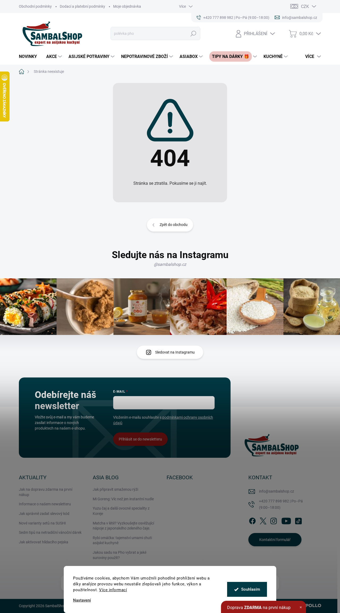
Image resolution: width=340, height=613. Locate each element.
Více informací (113, 589)
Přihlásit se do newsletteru (140, 439)
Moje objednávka (127, 6)
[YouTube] (286, 520)
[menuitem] (30, 57)
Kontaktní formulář (275, 540)
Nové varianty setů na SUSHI (42, 523)
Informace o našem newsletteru (45, 504)
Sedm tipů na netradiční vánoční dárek (50, 532)
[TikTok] (298, 520)
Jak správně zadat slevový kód (44, 513)
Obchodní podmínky (35, 6)
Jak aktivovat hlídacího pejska (43, 542)
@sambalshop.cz (170, 264)
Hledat (193, 33)
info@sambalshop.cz (276, 491)
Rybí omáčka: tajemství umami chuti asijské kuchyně (122, 540)
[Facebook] (252, 520)
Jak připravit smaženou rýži (115, 489)
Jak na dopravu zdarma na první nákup (45, 492)
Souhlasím (250, 589)
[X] (263, 520)
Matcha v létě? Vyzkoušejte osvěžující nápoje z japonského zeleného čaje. (123, 526)
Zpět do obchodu (174, 224)
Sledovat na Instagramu (175, 352)
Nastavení (82, 600)
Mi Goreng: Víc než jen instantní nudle (123, 499)
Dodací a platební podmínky (82, 6)
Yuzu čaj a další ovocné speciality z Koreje (121, 511)
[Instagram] (274, 520)
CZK (305, 6)
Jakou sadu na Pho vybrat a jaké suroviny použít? (119, 555)
